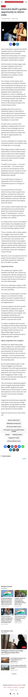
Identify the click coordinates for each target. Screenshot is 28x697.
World (3, 6)
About (5, 687)
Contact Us (15, 687)
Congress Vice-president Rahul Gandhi (14, 430)
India (8, 435)
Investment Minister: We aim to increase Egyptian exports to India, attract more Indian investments (6, 601)
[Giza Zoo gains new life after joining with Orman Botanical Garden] (5, 667)
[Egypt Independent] (14, 2)
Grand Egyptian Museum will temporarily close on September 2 (18, 659)
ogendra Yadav (14, 438)
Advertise (9, 687)
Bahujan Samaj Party (14, 423)
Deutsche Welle (6, 18)
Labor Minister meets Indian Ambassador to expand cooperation (20, 619)
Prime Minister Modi (14, 441)
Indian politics (18, 435)
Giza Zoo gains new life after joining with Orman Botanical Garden (18, 667)
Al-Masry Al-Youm (17, 685)
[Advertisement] (14, 522)
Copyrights (22, 687)
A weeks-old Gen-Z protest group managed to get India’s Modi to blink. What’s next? (20, 601)
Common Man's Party (14, 427)
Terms (16, 690)
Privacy (12, 690)
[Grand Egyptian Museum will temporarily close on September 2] (5, 660)
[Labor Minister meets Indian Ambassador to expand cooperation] (21, 611)
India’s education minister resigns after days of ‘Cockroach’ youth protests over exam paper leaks (7, 619)
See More (14, 674)
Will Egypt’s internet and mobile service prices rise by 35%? (12, 652)
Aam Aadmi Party (14, 420)
